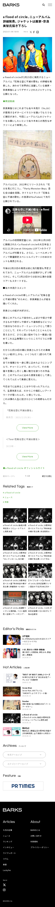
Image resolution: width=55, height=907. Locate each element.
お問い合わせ (36, 836)
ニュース (6, 836)
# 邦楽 (6, 502)
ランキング (7, 841)
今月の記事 (7, 830)
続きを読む (47, 476)
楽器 (5, 864)
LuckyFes (7, 870)
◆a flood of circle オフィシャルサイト (24, 468)
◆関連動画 (9, 101)
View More (27, 428)
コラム (6, 858)
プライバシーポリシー (40, 847)
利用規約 (34, 841)
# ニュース (8, 497)
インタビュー (8, 847)
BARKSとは (35, 830)
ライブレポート (9, 853)
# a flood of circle (11, 492)
